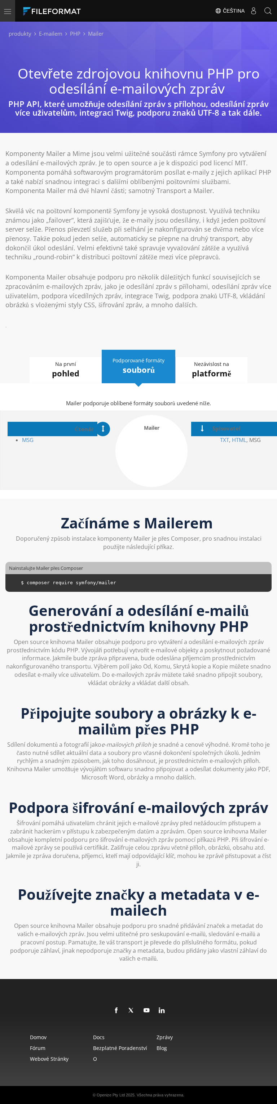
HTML (239, 439)
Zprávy (165, 1037)
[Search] (268, 11)
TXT (224, 439)
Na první (65, 370)
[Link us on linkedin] (162, 1010)
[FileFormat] (69, 11)
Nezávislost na (211, 370)
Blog (162, 1048)
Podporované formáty (138, 366)
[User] (253, 11)
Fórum (37, 1048)
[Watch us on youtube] (146, 1010)
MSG (28, 439)
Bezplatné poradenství (120, 1048)
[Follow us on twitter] (131, 1010)
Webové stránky (49, 1058)
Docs (99, 1037)
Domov (38, 1037)
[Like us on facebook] (116, 1010)
